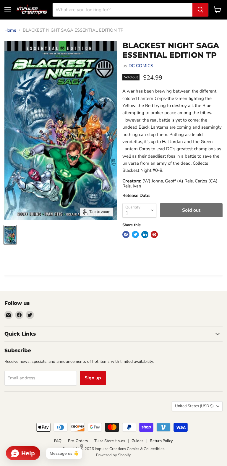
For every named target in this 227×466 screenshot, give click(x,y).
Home (10, 30)
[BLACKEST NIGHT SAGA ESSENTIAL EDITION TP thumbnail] (10, 234)
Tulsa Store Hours (109, 441)
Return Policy (161, 441)
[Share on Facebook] (125, 234)
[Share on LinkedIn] (144, 234)
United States (194, 406)
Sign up (93, 378)
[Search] (200, 10)
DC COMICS (141, 66)
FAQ (57, 441)
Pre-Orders (78, 441)
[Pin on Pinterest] (154, 234)
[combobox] (122, 10)
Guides (137, 441)
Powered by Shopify (113, 455)
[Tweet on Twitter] (135, 234)
